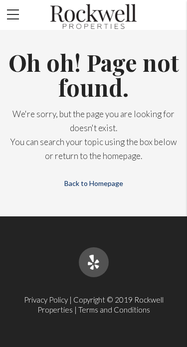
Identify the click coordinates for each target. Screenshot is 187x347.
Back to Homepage (93, 183)
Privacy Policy (46, 299)
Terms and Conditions (114, 309)
